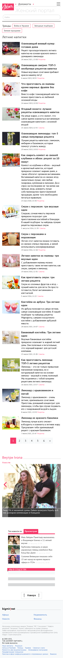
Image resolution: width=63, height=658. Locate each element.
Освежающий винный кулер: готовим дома (38, 45)
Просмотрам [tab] (31, 531)
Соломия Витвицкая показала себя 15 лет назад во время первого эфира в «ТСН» (36, 559)
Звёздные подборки (43, 25)
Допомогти (24, 4)
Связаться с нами (39, 648)
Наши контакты (7, 646)
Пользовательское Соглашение (12, 652)
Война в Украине (21, 25)
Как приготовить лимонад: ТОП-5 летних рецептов (37, 361)
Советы (41, 128)
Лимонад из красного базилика (39, 418)
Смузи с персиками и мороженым (33, 235)
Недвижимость (40, 614)
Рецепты (41, 59)
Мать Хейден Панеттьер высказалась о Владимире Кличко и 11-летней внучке (37, 540)
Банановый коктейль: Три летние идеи (41, 334)
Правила (28, 648)
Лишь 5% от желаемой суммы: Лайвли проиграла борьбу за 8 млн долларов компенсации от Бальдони (30, 511)
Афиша (5, 614)
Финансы (38, 619)
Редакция (18, 646)
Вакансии (53, 654)
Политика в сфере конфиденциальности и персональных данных (25, 654)
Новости (6, 619)
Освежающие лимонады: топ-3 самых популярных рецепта (39, 135)
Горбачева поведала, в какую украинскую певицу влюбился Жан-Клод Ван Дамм (37, 550)
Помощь (20, 648)
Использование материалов (37, 650)
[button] (5, 489)
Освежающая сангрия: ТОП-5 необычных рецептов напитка (39, 66)
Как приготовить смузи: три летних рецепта (38, 279)
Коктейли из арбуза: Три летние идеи (40, 303)
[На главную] (34, 10)
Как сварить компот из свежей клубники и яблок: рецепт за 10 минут (40, 158)
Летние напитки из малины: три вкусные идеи (40, 257)
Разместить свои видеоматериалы (14, 650)
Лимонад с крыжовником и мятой (37, 392)
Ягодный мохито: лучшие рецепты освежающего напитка (40, 110)
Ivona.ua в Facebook (9, 648)
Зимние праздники (12, 30)
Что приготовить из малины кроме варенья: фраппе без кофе (37, 87)
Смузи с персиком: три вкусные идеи (40, 208)
